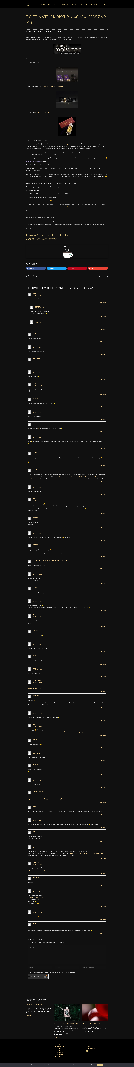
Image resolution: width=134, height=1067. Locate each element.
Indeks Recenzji (59, 1046)
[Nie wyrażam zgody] (132, 1065)
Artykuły (51, 4)
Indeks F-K (60, 1050)
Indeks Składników (60, 1056)
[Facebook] (105, 4)
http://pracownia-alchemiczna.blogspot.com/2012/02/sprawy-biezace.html (48, 799)
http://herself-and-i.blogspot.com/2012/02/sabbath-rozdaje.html (79, 732)
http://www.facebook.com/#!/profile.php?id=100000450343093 (87, 853)
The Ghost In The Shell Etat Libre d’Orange (66, 1024)
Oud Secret (60, 86)
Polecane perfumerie (92, 1048)
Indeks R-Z (60, 1054)
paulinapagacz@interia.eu (35, 688)
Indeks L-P (60, 1052)
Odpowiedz (103, 302)
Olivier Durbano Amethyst (92, 1023)
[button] (101, 4)
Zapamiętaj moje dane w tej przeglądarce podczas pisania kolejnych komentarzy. (52, 972)
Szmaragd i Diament (68, 144)
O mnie (42, 4)
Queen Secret (46, 86)
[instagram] (89, 1051)
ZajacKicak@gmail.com (36, 897)
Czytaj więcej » (29, 1015)
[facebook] (87, 1051)
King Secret (53, 86)
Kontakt (94, 4)
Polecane (84, 4)
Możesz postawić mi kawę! (42, 239)
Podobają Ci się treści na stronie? (47, 234)
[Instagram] (108, 4)
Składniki (74, 4)
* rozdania (49, 31)
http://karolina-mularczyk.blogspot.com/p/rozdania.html (43, 870)
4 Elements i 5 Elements (42, 112)
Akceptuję (99, 1064)
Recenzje (62, 4)
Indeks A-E (60, 1048)
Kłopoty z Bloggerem (34, 1005)
